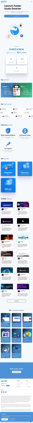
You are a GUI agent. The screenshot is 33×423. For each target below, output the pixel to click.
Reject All (12, 419)
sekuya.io (17, 113)
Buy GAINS (8, 385)
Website (5, 226)
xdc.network (22, 109)
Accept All (4, 419)
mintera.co (8, 109)
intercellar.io (4, 113)
